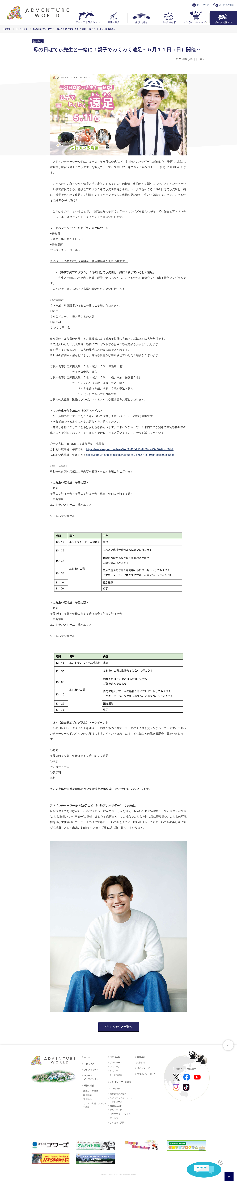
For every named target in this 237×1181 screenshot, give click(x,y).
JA (229, 1176)
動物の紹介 (114, 22)
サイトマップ (143, 1068)
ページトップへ (228, 1045)
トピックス (22, 29)
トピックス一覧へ (121, 1026)
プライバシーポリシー (147, 1074)
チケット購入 (222, 22)
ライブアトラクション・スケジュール (121, 1100)
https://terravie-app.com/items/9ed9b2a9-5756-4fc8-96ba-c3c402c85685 (130, 454)
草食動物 (87, 1099)
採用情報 (140, 1062)
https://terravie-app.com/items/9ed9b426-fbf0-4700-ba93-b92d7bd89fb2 (129, 449)
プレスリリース (91, 1069)
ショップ (114, 1071)
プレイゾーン (116, 1062)
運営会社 (141, 1057)
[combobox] (229, 1176)
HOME (7, 29)
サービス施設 (116, 1075)
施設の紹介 (141, 22)
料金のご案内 (116, 1106)
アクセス (114, 1118)
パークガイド (168, 22)
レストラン (115, 1066)
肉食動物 (87, 1095)
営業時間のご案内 (118, 1094)
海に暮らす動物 (90, 1091)
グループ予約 (203, 5)
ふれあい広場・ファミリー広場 (94, 1105)
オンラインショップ (195, 22)
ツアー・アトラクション (86, 22)
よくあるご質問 (226, 5)
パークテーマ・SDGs (121, 1082)
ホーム (87, 1057)
